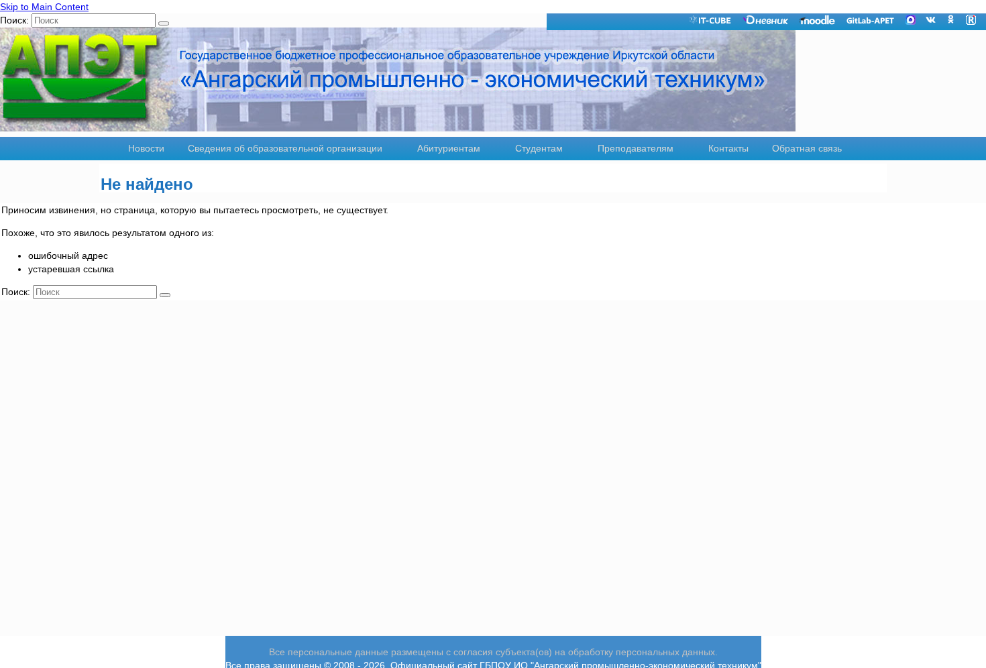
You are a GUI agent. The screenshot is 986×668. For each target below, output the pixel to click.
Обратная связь (807, 148)
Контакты (728, 148)
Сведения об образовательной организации (285, 148)
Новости (146, 148)
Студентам (539, 148)
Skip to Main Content (44, 6)
